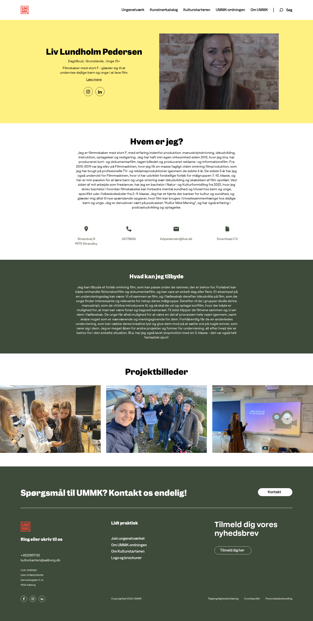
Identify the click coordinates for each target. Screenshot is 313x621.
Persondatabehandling (278, 598)
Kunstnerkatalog (164, 10)
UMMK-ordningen (230, 10)
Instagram (88, 91)
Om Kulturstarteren (128, 551)
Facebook (24, 599)
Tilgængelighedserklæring (223, 598)
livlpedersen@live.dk (176, 239)
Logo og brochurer (126, 558)
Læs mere (94, 79)
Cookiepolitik (252, 598)
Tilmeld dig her (232, 550)
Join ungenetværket (128, 538)
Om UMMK (259, 10)
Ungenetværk (133, 10)
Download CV (227, 239)
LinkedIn (100, 91)
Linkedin (42, 599)
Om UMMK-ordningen (129, 545)
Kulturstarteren (196, 10)
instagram (33, 599)
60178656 (129, 239)
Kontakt (274, 492)
